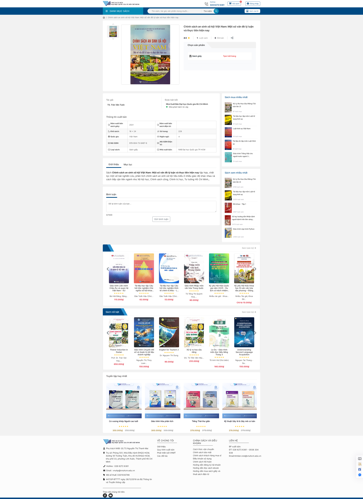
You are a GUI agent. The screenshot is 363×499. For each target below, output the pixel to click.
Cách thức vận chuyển (203, 449)
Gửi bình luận (161, 219)
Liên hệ (233, 440)
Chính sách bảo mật (202, 452)
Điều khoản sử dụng (202, 458)
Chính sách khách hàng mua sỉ (207, 455)
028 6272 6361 (217, 5)
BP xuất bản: (235, 446)
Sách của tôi (253, 11)
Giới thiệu (113, 164)
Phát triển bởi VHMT (166, 453)
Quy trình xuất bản (165, 449)
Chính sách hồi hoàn (202, 461)
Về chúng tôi (165, 440)
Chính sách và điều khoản (205, 442)
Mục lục (128, 164)
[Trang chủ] (104, 17)
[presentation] (107, 269)
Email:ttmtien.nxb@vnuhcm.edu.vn (245, 456)
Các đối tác (162, 456)
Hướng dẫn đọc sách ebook (206, 468)
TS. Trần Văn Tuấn (116, 105)
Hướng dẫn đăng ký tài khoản (207, 465)
